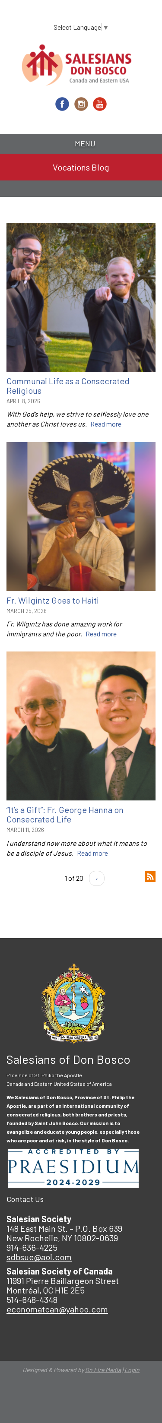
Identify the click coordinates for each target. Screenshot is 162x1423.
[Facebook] (62, 104)
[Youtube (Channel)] (100, 104)
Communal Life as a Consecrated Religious (68, 385)
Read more (105, 424)
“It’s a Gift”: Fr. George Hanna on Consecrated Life (65, 814)
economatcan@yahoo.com (57, 1309)
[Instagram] (81, 104)
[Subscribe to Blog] (150, 875)
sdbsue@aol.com (39, 1257)
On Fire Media (103, 1369)
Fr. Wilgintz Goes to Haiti (52, 600)
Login (132, 1369)
